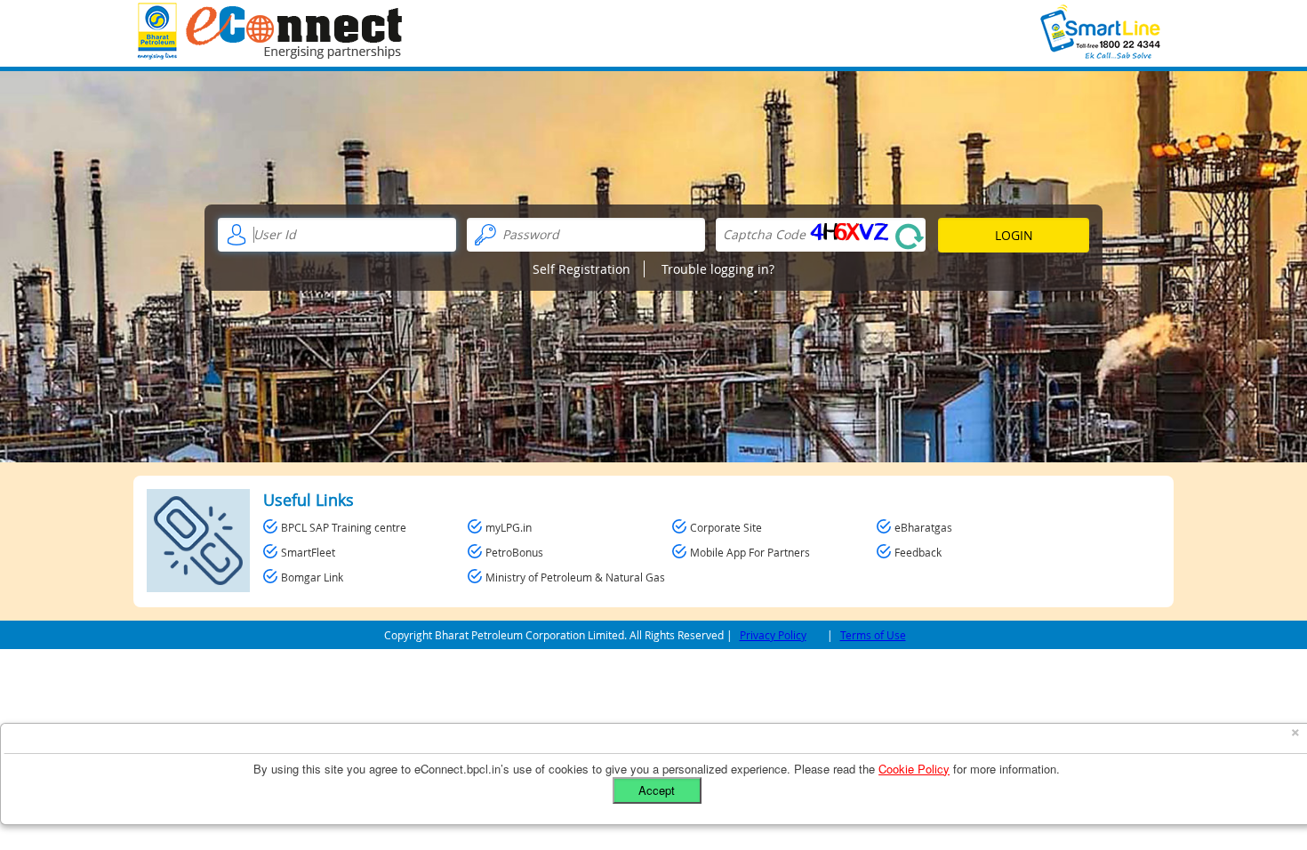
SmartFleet (308, 552)
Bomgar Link (312, 577)
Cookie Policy (914, 768)
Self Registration (581, 269)
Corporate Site (726, 527)
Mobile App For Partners (750, 552)
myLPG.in (508, 527)
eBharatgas (923, 527)
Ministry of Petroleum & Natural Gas (575, 577)
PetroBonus (514, 552)
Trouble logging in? (718, 269)
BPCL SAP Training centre (343, 527)
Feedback (918, 552)
